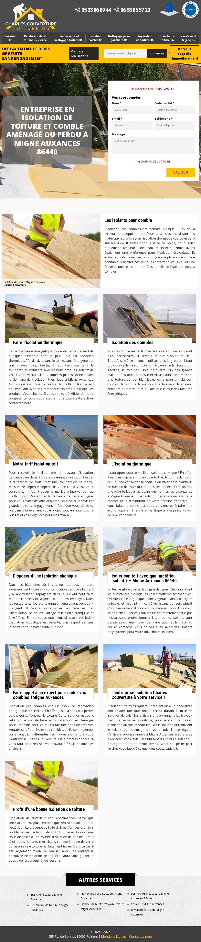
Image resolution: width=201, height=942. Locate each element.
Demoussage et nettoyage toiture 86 (68, 38)
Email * (117, 118)
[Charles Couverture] (31, 16)
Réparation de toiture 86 (144, 38)
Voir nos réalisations (79, 53)
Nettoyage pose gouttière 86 (119, 38)
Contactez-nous (141, 936)
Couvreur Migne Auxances (147, 904)
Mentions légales (113, 936)
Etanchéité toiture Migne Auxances (46, 897)
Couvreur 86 (10, 38)
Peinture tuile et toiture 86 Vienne (35, 38)
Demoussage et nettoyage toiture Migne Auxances (102, 906)
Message (118, 134)
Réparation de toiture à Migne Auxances (50, 907)
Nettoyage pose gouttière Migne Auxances (101, 896)
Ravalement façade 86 (188, 38)
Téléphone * (163, 118)
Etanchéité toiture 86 (167, 38)
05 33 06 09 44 (96, 10)
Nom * (116, 103)
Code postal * (164, 103)
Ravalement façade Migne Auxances (147, 912)
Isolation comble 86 (95, 38)
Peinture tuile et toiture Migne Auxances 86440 (150, 896)
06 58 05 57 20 (135, 10)
